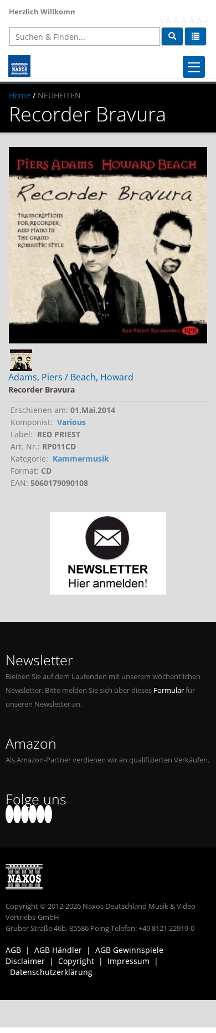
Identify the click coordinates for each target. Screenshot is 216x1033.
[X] (172, 14)
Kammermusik (81, 458)
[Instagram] (195, 14)
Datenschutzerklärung (51, 972)
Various (71, 422)
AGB (13, 950)
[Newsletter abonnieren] (108, 553)
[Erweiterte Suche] (195, 36)
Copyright (76, 961)
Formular (168, 690)
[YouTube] (180, 14)
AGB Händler (58, 950)
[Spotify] (203, 14)
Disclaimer (25, 961)
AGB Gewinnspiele (129, 950)
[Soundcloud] (188, 14)
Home (19, 95)
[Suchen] (172, 36)
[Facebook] (164, 14)
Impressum (128, 961)
